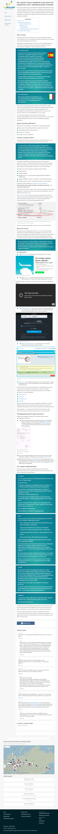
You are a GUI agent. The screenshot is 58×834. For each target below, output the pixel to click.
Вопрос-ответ (24, 812)
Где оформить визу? (25, 814)
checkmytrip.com (22, 394)
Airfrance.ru (21, 382)
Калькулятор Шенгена (29, 794)
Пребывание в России (44, 815)
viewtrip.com (21, 396)
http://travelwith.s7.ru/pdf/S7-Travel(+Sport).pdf (30, 511)
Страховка (41, 823)
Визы (6, 12)
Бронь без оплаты (23, 25)
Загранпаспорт (8, 16)
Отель (40, 818)
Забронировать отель (29, 779)
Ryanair (35, 460)
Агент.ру (26, 277)
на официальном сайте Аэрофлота (39, 183)
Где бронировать (24, 27)
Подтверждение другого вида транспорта (28, 28)
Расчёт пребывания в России (29, 799)
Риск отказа (20, 20)
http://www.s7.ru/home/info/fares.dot (28, 494)
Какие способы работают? (24, 22)
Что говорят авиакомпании (24, 30)
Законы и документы (29, 804)
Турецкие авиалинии (29, 343)
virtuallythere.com (23, 398)
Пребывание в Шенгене (44, 813)
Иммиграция (8, 19)
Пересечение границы (8, 24)
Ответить (20, 638)
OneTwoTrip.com (22, 195)
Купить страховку (29, 789)
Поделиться (26, 623)
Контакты (6, 826)
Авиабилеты (42, 820)
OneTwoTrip (25, 254)
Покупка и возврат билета (25, 23)
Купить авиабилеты (29, 784)
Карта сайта (12, 826)
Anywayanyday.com (25, 308)
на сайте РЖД (47, 456)
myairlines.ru (21, 401)
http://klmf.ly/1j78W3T (27, 541)
